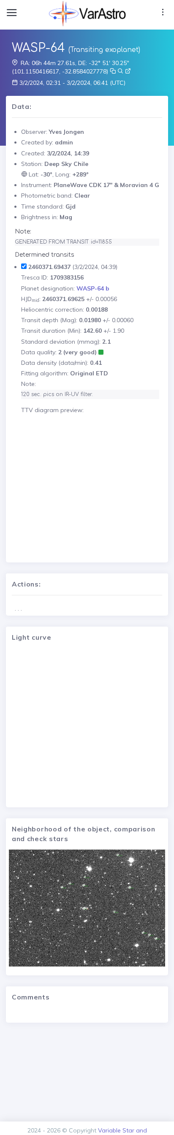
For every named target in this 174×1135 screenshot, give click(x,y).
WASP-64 (38, 48)
